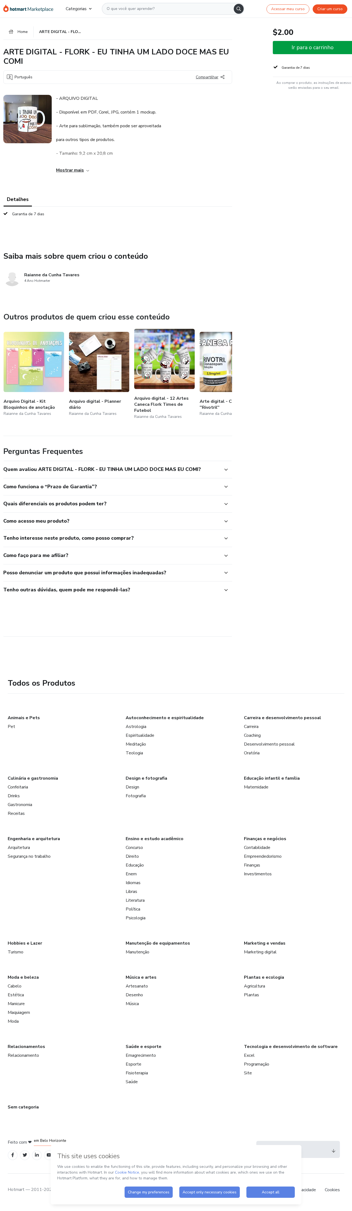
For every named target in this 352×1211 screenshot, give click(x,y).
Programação (256, 1064)
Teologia (134, 753)
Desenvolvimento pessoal (269, 744)
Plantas (251, 995)
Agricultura (254, 986)
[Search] (239, 9)
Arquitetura (19, 848)
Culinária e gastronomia (33, 778)
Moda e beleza (23, 977)
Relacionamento (23, 1055)
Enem (131, 874)
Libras (131, 892)
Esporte (133, 1064)
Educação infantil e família (272, 778)
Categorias (76, 9)
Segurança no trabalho (29, 856)
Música (132, 1004)
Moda (13, 1021)
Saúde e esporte (143, 1047)
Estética (16, 995)
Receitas (16, 813)
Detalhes (18, 199)
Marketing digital (260, 952)
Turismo (15, 952)
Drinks (14, 796)
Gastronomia (20, 805)
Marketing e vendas (264, 943)
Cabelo (14, 986)
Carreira (251, 727)
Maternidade (256, 787)
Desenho (134, 995)
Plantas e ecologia (264, 977)
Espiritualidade (140, 735)
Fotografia (136, 796)
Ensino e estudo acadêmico (154, 839)
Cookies (332, 1190)
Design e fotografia (146, 778)
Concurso (134, 848)
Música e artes (141, 977)
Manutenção (137, 952)
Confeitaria (18, 787)
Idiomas (133, 883)
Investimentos (258, 874)
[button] (111, 470)
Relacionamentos (26, 1047)
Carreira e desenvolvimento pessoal (282, 718)
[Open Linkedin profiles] (37, 1155)
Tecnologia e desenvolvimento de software (291, 1047)
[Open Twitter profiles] (25, 1155)
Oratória (252, 753)
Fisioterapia (137, 1073)
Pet (11, 727)
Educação (135, 865)
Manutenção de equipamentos (158, 943)
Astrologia (136, 727)
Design (132, 787)
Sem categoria (23, 1107)
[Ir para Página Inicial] (30, 8)
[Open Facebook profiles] (12, 1155)
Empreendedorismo (263, 856)
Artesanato (137, 986)
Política (133, 909)
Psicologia (135, 918)
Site (248, 1073)
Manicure (16, 1004)
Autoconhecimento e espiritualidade (165, 718)
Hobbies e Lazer (25, 943)
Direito (132, 856)
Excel (249, 1055)
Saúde (132, 1082)
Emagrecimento (141, 1055)
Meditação (136, 744)
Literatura (135, 900)
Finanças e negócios (265, 839)
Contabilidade (257, 848)
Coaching (252, 735)
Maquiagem (19, 1012)
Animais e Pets (24, 718)
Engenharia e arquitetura (34, 839)
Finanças (252, 865)
